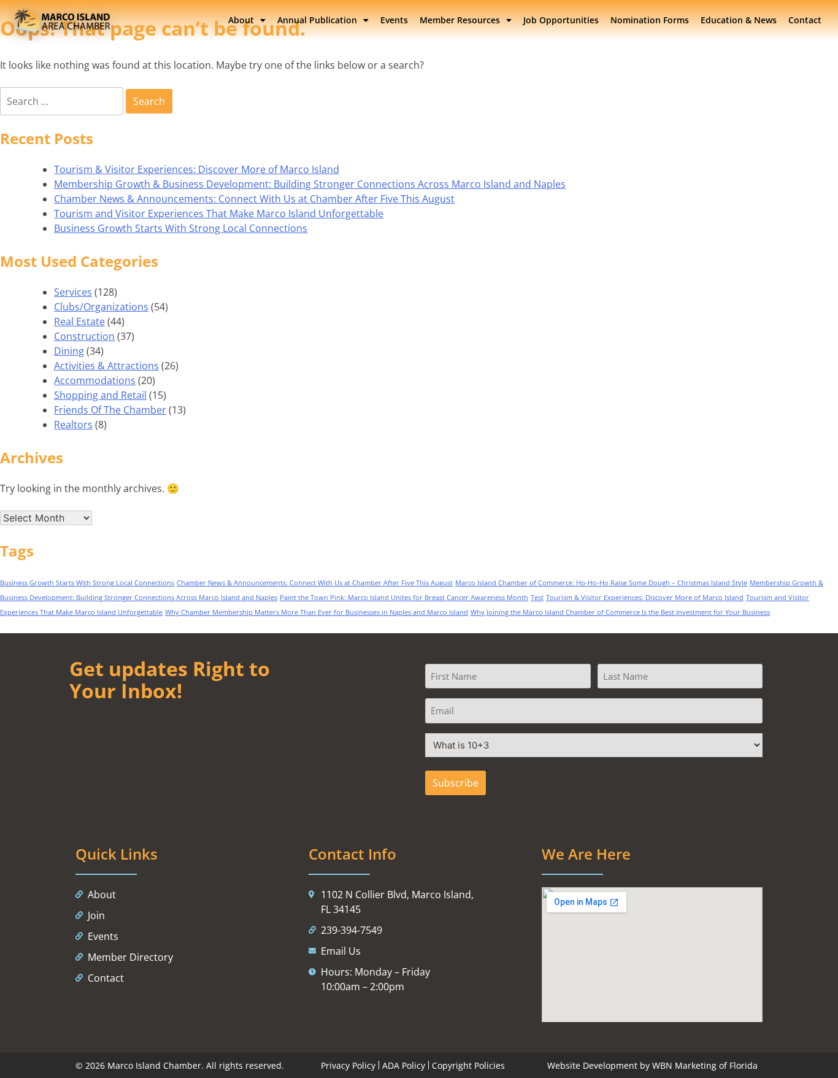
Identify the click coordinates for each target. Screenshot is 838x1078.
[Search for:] (63, 101)
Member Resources (460, 20)
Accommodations (95, 380)
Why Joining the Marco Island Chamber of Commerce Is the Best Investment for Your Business (620, 612)
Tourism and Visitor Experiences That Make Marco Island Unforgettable (218, 213)
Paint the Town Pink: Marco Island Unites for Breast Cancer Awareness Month (404, 597)
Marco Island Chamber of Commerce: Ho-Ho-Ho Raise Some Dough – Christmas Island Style (601, 583)
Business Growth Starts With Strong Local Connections (180, 228)
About (241, 20)
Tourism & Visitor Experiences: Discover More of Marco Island (196, 169)
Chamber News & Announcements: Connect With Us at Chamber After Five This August (254, 199)
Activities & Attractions (106, 365)
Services (73, 292)
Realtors (73, 424)
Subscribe (455, 783)
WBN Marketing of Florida (705, 1065)
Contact (804, 20)
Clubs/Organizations (101, 307)
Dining (69, 351)
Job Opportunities (561, 20)
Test (537, 597)
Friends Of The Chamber (110, 410)
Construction (84, 336)
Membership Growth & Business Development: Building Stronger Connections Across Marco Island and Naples (310, 184)
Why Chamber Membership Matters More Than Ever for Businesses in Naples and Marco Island (316, 612)
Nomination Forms (649, 20)
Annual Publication (317, 20)
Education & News (739, 20)
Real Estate (79, 321)
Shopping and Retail (100, 395)
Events (394, 20)
